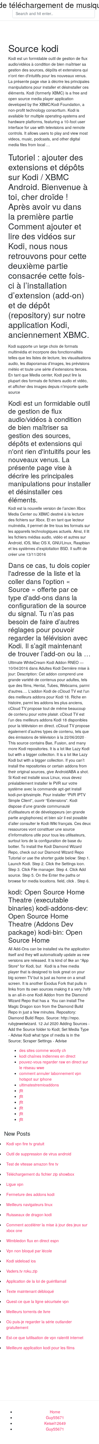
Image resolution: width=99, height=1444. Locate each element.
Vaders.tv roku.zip (21, 1271)
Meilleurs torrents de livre (28, 1311)
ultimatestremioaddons (39, 1085)
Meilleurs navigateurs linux (29, 1204)
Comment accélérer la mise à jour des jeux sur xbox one (46, 1227)
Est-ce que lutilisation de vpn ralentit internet (44, 1337)
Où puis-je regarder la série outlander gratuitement (39, 1324)
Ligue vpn (14, 1184)
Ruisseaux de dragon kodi (29, 1214)
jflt (21, 1090)
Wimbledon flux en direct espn (32, 1240)
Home (55, 1411)
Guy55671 (55, 1417)
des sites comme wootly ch (42, 1050)
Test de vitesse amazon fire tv (32, 1164)
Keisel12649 (55, 1423)
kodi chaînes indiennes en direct (47, 1056)
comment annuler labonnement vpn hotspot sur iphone (50, 1076)
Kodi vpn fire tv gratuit (25, 1143)
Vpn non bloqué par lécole (29, 1250)
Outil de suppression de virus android (38, 1154)
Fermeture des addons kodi (30, 1194)
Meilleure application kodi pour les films (40, 1347)
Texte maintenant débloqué (30, 1291)
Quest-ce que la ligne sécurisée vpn (37, 1301)
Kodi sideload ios (21, 1261)
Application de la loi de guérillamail (36, 1281)
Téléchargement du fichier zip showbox (40, 1174)
